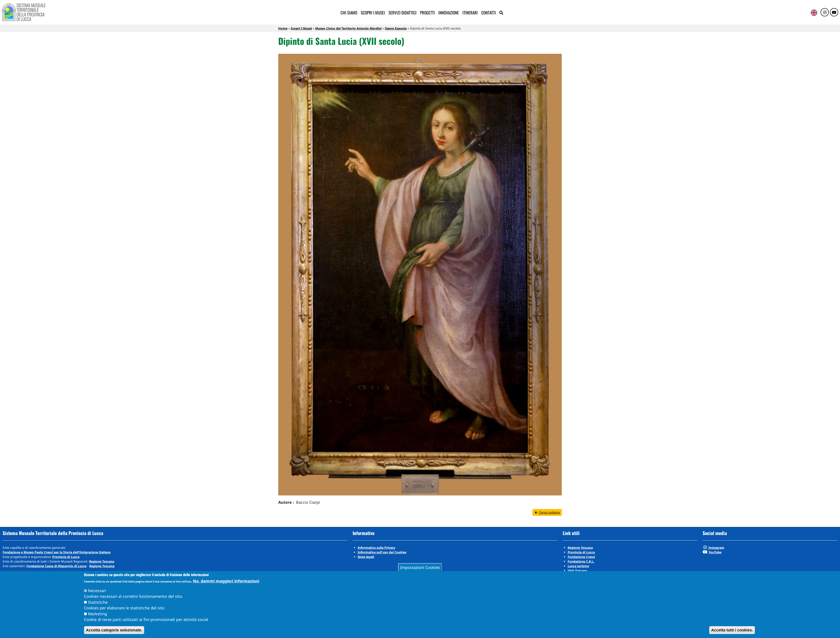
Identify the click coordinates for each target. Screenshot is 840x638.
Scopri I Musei (301, 28)
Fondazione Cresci (581, 557)
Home (282, 28)
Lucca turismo (578, 566)
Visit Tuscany (577, 570)
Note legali (366, 557)
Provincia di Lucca (65, 557)
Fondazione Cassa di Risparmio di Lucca (56, 566)
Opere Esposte (396, 28)
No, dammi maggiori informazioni (226, 581)
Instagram (716, 548)
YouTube (714, 552)
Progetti (427, 12)
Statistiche (98, 602)
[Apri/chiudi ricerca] (501, 13)
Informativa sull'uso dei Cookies (382, 552)
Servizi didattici (402, 12)
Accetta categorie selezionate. (114, 630)
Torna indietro (549, 512)
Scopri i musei (373, 12)
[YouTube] (834, 12)
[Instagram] (824, 12)
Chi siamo (349, 12)
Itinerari (470, 12)
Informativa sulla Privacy (376, 548)
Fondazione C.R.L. (581, 561)
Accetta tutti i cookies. (732, 630)
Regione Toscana (101, 561)
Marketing (97, 613)
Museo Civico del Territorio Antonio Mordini (348, 28)
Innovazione (448, 12)
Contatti (488, 12)
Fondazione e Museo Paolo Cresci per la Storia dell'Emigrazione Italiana (56, 552)
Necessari (97, 590)
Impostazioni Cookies (420, 567)
